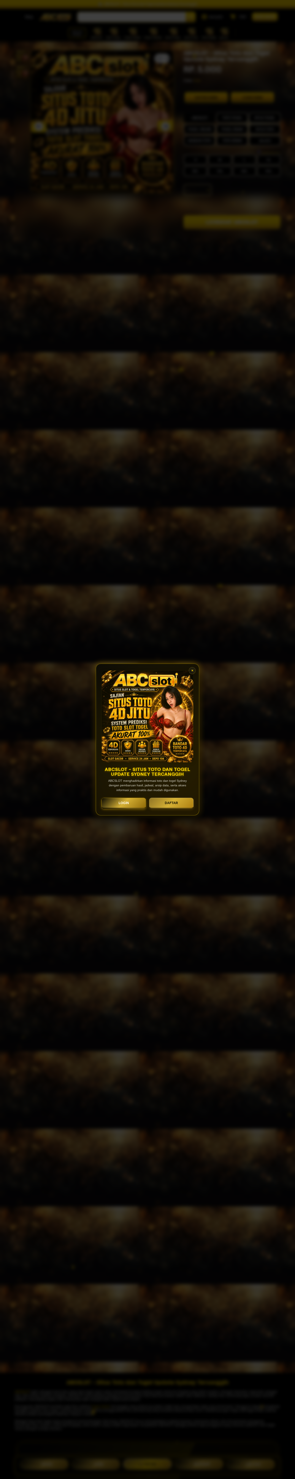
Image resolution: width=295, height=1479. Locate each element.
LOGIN (124, 803)
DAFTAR (171, 803)
